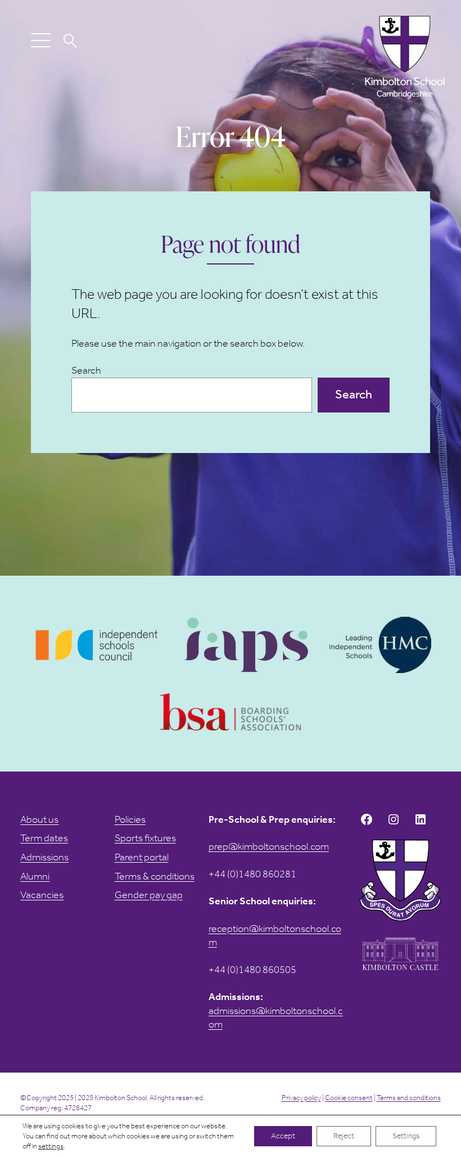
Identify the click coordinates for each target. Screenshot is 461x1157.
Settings (405, 1136)
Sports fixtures (145, 838)
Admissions (44, 857)
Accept (283, 1136)
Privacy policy (301, 1097)
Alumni (34, 876)
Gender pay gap (149, 895)
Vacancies (42, 895)
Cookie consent (349, 1097)
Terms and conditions (409, 1097)
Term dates (44, 838)
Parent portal (142, 857)
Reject (343, 1136)
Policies (130, 819)
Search (86, 370)
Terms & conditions (155, 876)
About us (39, 819)
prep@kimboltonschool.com (269, 846)
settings (51, 1146)
